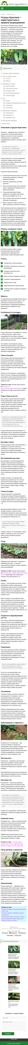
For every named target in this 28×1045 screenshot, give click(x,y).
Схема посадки (9, 95)
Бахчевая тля (8, 115)
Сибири (14, 573)
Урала (18, 573)
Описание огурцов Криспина (10, 73)
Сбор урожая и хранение (9, 120)
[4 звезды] (6, 928)
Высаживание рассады (11, 93)
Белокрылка (8, 113)
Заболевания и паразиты (9, 110)
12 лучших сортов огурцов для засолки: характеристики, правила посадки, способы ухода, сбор (12, 843)
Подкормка (8, 105)
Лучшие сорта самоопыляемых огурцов (13, 916)
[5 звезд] (7, 928)
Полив (6, 100)
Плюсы (6, 78)
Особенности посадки (8, 84)
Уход (3, 98)
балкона (20, 388)
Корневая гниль (9, 117)
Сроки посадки (9, 86)
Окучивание (8, 107)
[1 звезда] (2, 928)
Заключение (5, 123)
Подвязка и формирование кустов (14, 103)
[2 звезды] (4, 928)
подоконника (13, 388)
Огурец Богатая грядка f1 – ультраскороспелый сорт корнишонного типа (13, 1004)
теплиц (7, 388)
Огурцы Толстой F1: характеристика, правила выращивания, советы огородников (13, 956)
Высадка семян (9, 90)
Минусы (7, 81)
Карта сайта (14, 1039)
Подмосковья (8, 573)
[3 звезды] (5, 928)
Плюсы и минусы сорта (8, 76)
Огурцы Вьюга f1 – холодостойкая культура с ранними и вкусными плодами (13, 971)
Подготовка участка (10, 88)
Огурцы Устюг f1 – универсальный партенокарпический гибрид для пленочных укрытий (13, 987)
